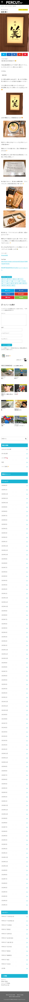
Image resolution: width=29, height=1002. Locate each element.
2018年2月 (4, 900)
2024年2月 (4, 589)
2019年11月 (5, 809)
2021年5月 (4, 732)
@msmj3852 (4, 255)
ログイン (3, 979)
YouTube (21, 279)
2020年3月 (4, 792)
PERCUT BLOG (14, 999)
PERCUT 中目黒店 (7, 925)
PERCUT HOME (20, 994)
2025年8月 (4, 511)
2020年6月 (4, 779)
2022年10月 (5, 658)
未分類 (3, 968)
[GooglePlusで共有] (19, 54)
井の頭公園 (5, 453)
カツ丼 (3, 458)
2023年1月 (4, 645)
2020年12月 (5, 753)
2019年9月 (4, 818)
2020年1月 (4, 801)
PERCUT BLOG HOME (10, 994)
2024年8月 (4, 563)
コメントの (5, 983)
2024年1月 (4, 593)
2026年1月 (4, 489)
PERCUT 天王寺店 (7, 946)
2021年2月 (4, 744)
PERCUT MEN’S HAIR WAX (14, 996)
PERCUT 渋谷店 (6, 964)
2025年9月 (4, 507)
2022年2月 (4, 693)
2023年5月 (4, 628)
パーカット (15, 281)
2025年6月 (4, 520)
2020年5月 (4, 783)
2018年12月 (5, 857)
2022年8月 (4, 667)
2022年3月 (4, 688)
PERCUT (10, 279)
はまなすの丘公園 (6, 449)
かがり (4, 281)
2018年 (4, 279)
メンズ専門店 (22, 281)
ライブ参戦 (5, 466)
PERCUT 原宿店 (6, 929)
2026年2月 (4, 485)
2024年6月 (4, 572)
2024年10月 (5, 554)
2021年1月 (4, 749)
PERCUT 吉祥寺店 (7, 933)
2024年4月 (4, 580)
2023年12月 (5, 597)
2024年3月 (4, 584)
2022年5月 (4, 680)
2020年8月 (4, 770)
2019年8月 (4, 822)
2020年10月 (5, 762)
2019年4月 (4, 840)
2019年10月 (5, 814)
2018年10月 (5, 866)
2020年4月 (4, 788)
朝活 (3, 462)
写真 (13, 283)
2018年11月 (5, 861)
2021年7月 (4, 723)
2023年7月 (4, 619)
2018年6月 (4, 883)
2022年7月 (4, 671)
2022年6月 (4, 675)
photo (15, 279)
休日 (9, 283)
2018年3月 (4, 896)
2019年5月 (4, 835)
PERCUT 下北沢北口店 (8, 916)
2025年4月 (4, 528)
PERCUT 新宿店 (6, 951)
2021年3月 (4, 740)
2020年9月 (4, 766)
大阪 (17, 283)
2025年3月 (4, 533)
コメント (3, 313)
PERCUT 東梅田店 (7, 955)
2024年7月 (4, 567)
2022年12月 (5, 649)
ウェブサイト (4, 338)
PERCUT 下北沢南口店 (8, 920)
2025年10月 (5, 502)
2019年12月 (5, 805)
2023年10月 (5, 606)
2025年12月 (5, 494)
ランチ (4, 283)
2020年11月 (5, 757)
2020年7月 (4, 775)
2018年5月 (4, 887)
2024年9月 (4, 559)
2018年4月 (4, 892)
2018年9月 (4, 870)
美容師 (4, 285)
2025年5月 (4, 524)
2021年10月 (5, 710)
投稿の (4, 981)
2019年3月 (4, 844)
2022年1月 (4, 697)
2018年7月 (4, 879)
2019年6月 (4, 831)
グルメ (9, 281)
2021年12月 (5, 701)
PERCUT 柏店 (5, 959)
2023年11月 (5, 602)
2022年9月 (4, 662)
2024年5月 (4, 576)
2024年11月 (5, 550)
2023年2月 (4, 641)
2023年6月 (4, 623)
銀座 (14, 285)
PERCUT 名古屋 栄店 (7, 938)
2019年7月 (4, 827)
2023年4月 (4, 632)
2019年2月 (4, 848)
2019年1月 (4, 853)
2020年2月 (4, 796)
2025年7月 (4, 515)
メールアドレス (5, 333)
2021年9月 (4, 714)
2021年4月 (4, 736)
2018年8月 (4, 874)
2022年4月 (4, 684)
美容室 (25, 283)
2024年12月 (5, 546)
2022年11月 (5, 654)
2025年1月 (4, 541)
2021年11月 (5, 706)
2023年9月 (4, 610)
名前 (2, 327)
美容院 (9, 285)
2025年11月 (5, 498)
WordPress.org (5, 985)
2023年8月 (4, 615)
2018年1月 (4, 904)
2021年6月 (4, 727)
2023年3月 (4, 636)
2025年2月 (4, 537)
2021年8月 (4, 719)
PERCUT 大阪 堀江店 (7, 276)
